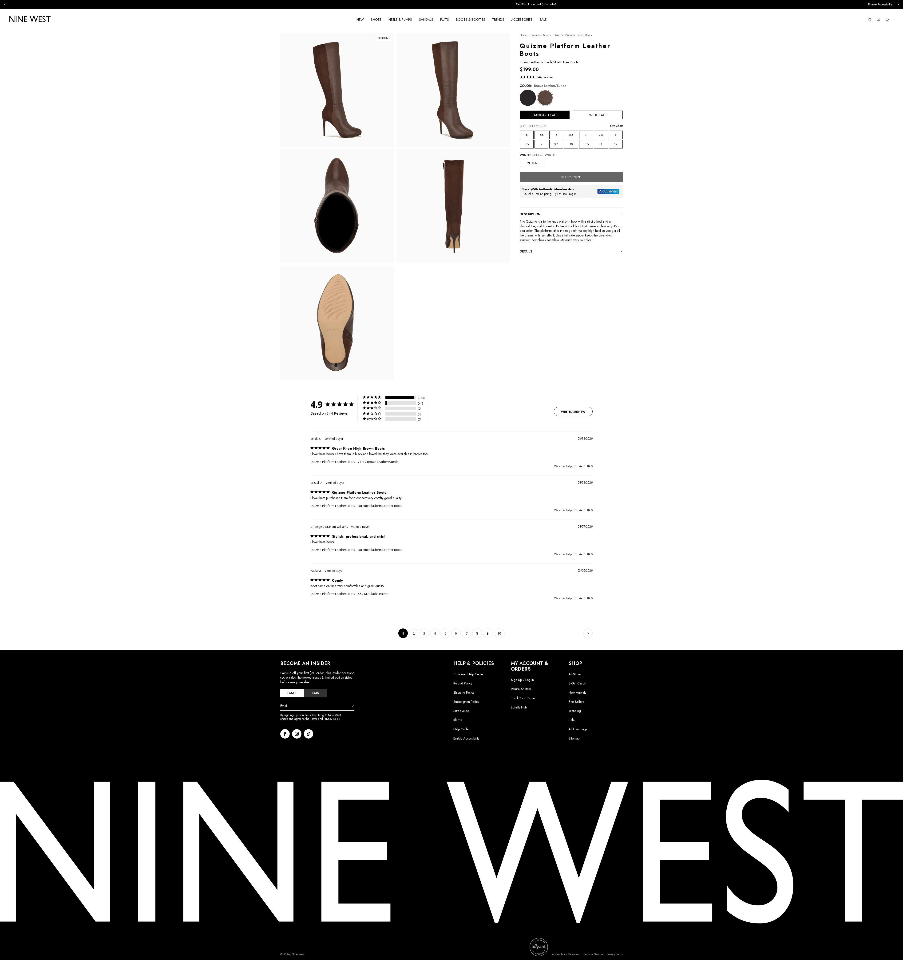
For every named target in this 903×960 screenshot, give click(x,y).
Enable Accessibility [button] (880, 4)
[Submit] (353, 706)
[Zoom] (337, 90)
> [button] (588, 633)
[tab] (292, 693)
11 (600, 144)
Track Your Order (523, 698)
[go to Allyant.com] (538, 947)
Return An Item (521, 689)
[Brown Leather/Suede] (545, 98)
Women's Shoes (541, 35)
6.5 (571, 135)
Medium (532, 163)
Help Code (460, 729)
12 (615, 144)
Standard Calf (544, 115)
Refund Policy (462, 683)
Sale (571, 720)
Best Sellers (576, 701)
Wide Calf (597, 115)
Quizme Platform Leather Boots (332, 462)
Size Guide (461, 710)
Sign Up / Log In (522, 679)
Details (526, 251)
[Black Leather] (528, 98)
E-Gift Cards (577, 683)
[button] (582, 466)
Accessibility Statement (565, 954)
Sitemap (574, 738)
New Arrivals (577, 692)
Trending (575, 710)
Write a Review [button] (573, 411)
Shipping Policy (463, 692)
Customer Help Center (468, 674)
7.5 (601, 135)
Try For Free (560, 194)
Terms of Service (593, 954)
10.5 (586, 144)
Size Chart (616, 126)
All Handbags (578, 729)
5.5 (541, 135)
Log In (573, 194)
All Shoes (575, 674)
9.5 (556, 144)
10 (571, 144)
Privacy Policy (615, 954)
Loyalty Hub (519, 707)
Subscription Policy (466, 701)
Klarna (457, 720)
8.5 (527, 144)
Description (530, 214)
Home (523, 35)
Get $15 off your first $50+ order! (358, 4)
